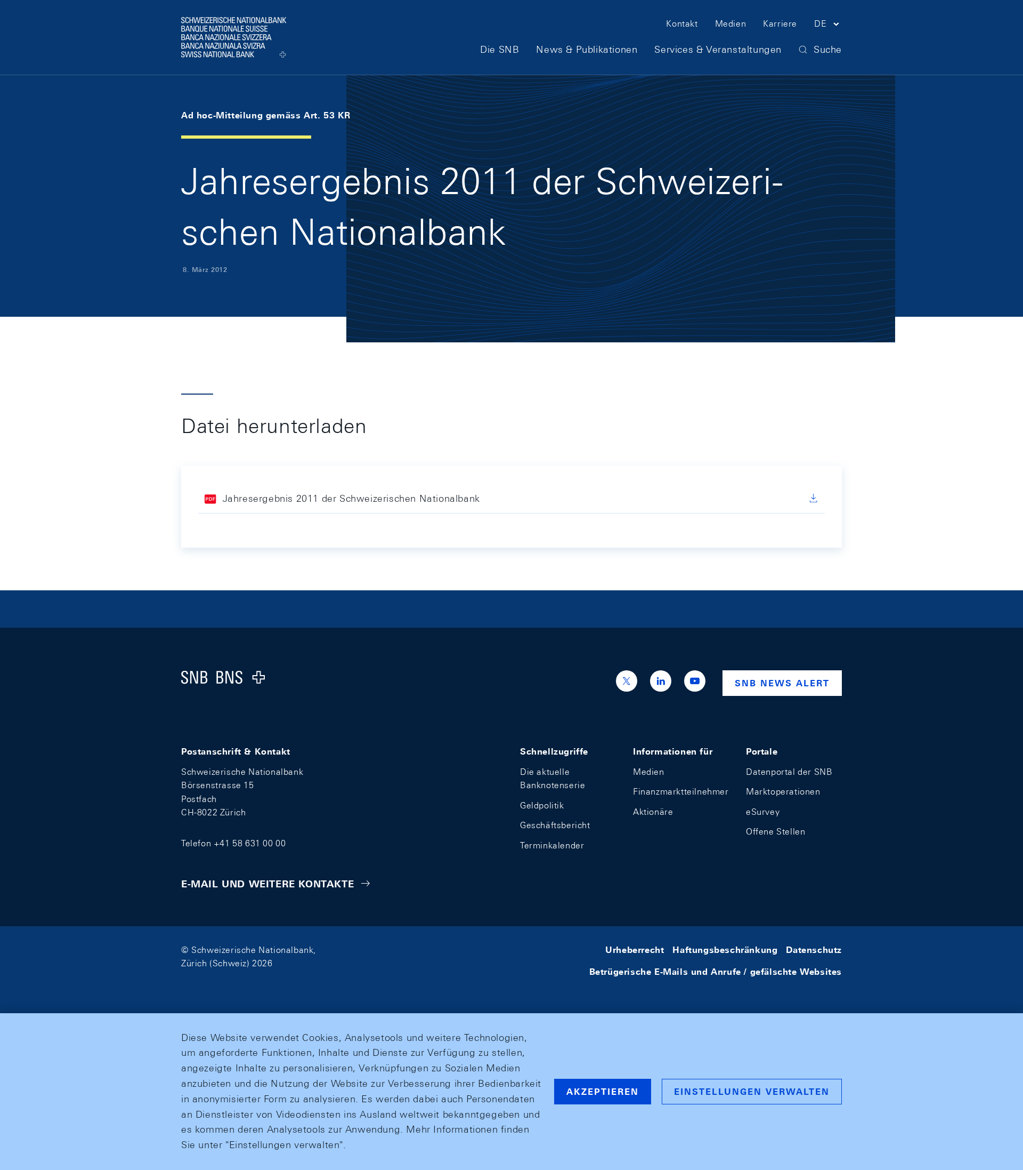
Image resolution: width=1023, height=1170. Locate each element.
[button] (828, 25)
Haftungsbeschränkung (724, 950)
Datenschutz (814, 950)
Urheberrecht (634, 950)
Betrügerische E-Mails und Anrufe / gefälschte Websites (715, 972)
